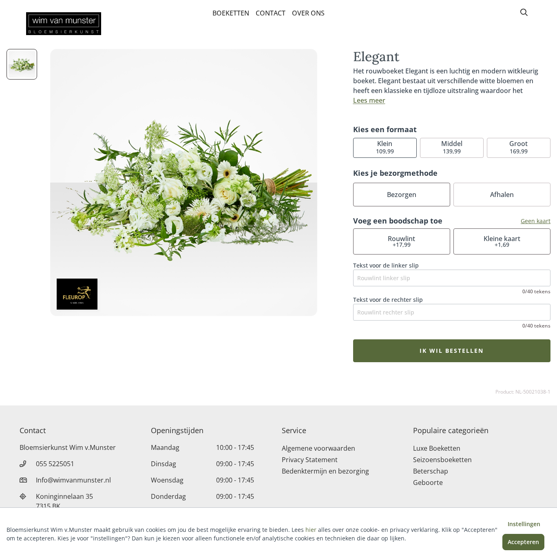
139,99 (451, 147)
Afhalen (502, 194)
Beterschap (430, 471)
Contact (270, 13)
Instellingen (524, 524)
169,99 (518, 147)
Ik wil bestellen (452, 350)
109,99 (385, 147)
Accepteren (523, 542)
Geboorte (428, 482)
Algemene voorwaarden (318, 448)
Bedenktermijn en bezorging (325, 471)
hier (310, 529)
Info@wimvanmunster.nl (73, 480)
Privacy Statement (310, 459)
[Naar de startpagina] (64, 23)
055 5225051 (55, 463)
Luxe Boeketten (436, 448)
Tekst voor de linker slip (386, 265)
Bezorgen (401, 194)
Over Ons (308, 13)
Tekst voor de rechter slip (388, 299)
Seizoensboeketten (442, 459)
